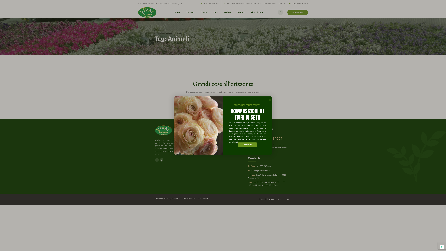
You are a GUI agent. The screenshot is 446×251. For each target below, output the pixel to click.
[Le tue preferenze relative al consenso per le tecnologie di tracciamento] (442, 247)
